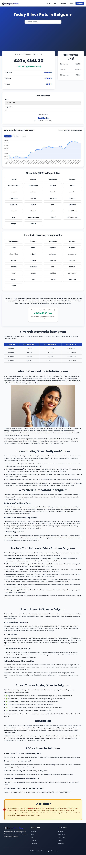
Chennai (33, 840)
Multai (72, 186)
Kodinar (13, 267)
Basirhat (53, 273)
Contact (80, 3)
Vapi (52, 205)
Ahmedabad (13, 254)
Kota (52, 211)
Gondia (13, 211)
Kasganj (33, 179)
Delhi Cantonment (72, 217)
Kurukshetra (53, 198)
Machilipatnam (14, 241)
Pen (33, 279)
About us (60, 831)
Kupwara (53, 279)
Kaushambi (72, 254)
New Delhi (72, 205)
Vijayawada (14, 198)
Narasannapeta (33, 217)
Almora (13, 260)
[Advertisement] (43, 37)
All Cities (33, 831)
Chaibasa (13, 205)
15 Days (16, 136)
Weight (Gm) (9, 107)
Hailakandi (33, 267)
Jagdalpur (52, 248)
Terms (60, 840)
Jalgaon (33, 192)
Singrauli (72, 248)
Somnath (72, 198)
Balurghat (52, 254)
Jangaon (33, 241)
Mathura (53, 186)
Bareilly (72, 192)
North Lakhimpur (13, 186)
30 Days (8, 136)
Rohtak (52, 192)
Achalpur (33, 273)
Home (48, 3)
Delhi (55, 3)
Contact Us (61, 834)
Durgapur (72, 179)
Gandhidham (72, 211)
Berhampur (72, 273)
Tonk (13, 217)
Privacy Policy (62, 837)
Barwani (53, 260)
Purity (6, 99)
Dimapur (33, 211)
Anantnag (72, 279)
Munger (13, 224)
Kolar (14, 273)
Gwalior (33, 205)
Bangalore (34, 843)
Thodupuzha (52, 241)
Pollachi (13, 179)
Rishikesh (53, 217)
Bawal (14, 248)
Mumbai (63, 3)
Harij (52, 267)
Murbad (13, 192)
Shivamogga (33, 186)
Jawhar (33, 198)
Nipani (33, 248)
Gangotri (72, 260)
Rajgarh (33, 254)
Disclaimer (61, 843)
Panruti (33, 260)
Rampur (33, 224)
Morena (13, 279)
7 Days (24, 136)
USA (71, 3)
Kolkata (33, 837)
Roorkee (72, 267)
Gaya (14, 286)
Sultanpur (72, 241)
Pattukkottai (52, 179)
